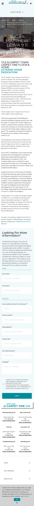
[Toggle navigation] (2, 3)
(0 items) (30, 3)
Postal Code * (6, 339)
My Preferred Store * (8, 351)
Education (8, 479)
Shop (6, 463)
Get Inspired (9, 471)
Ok (17, 499)
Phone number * (7, 315)
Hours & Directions (9, 420)
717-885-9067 (9, 435)
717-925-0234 (25, 433)
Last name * (6, 285)
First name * (6, 273)
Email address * (7, 327)
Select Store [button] (16, 12)
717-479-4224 (25, 420)
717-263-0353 (9, 450)
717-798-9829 (9, 419)
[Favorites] (27, 4)
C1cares (20, 20)
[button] (24, 4)
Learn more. (24, 496)
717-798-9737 (25, 450)
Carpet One (5, 20)
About (14, 20)
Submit (17, 396)
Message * (5, 362)
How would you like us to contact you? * (14, 304)
